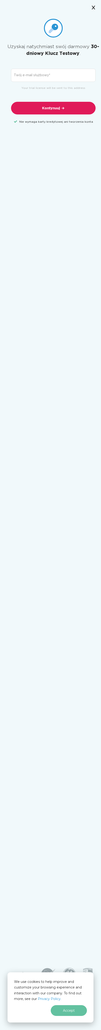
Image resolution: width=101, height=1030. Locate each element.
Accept (69, 1010)
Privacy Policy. (49, 999)
